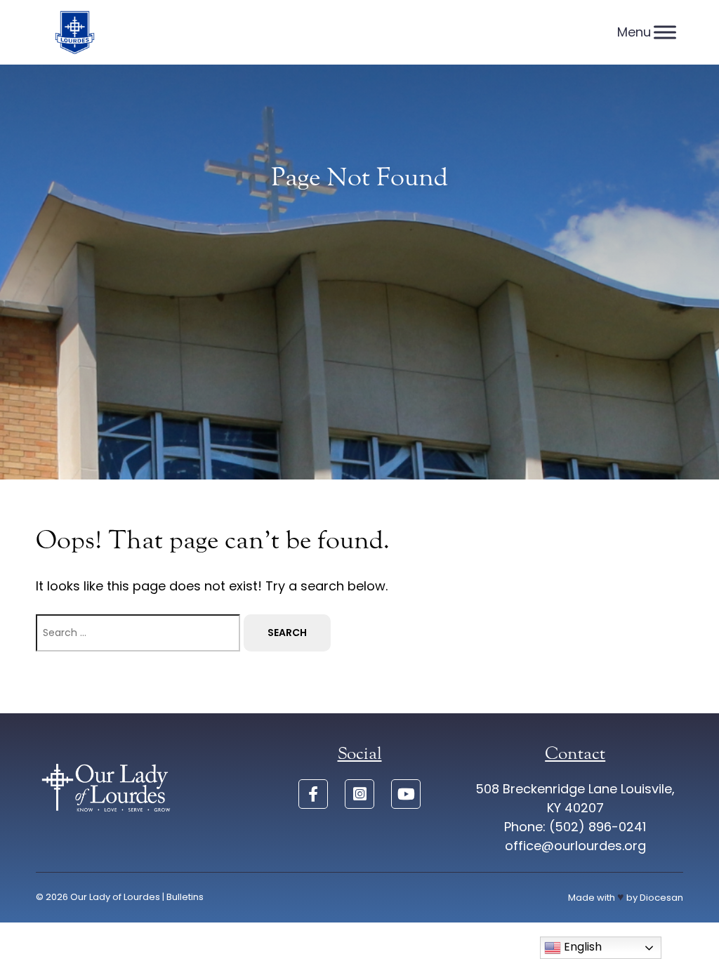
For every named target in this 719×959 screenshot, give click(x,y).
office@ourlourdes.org (575, 845)
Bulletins (185, 897)
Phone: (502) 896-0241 (575, 826)
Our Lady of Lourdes (115, 897)
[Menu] (665, 32)
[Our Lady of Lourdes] (75, 32)
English (581, 947)
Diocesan (661, 897)
